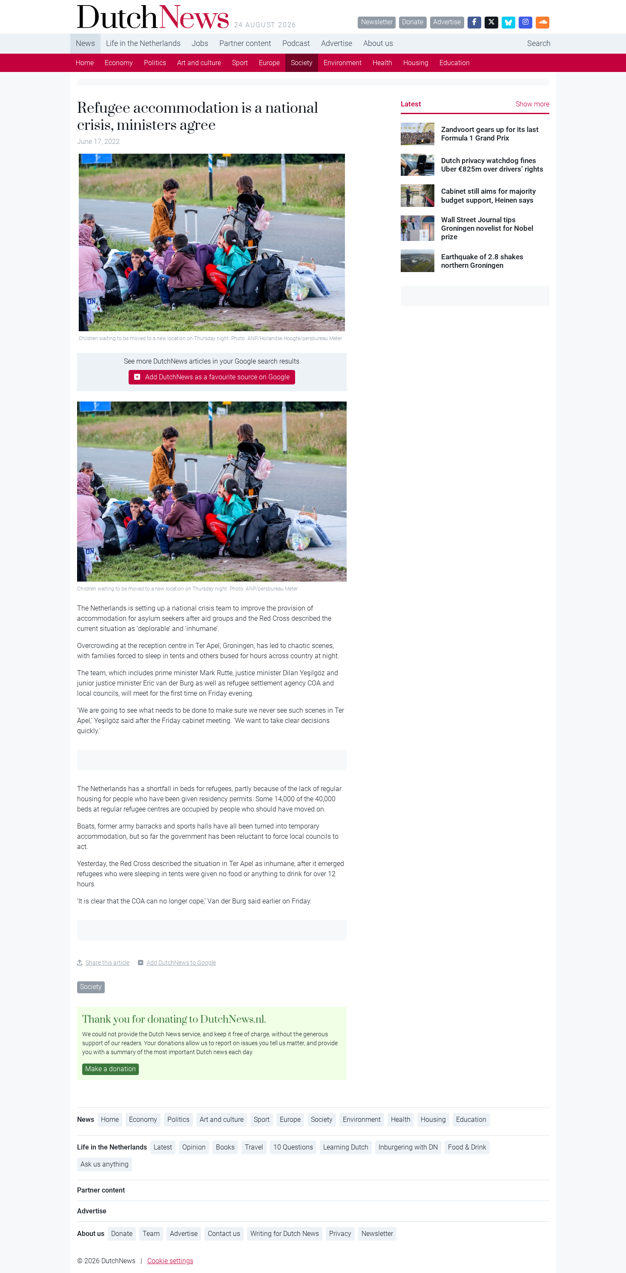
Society (302, 63)
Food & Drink (467, 1147)
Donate (412, 22)
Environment (343, 63)
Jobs (200, 43)
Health (382, 63)
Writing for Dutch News (284, 1234)
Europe (269, 63)
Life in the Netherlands (143, 43)
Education (454, 63)
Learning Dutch (345, 1147)
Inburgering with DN (408, 1147)
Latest (411, 104)
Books (225, 1147)
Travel (254, 1147)
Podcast (296, 43)
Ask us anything (104, 1164)
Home (85, 63)
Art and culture (199, 63)
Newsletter (377, 22)
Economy (119, 63)
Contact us (224, 1234)
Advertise (447, 22)
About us (378, 43)
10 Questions (293, 1147)
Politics (155, 63)
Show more (532, 104)
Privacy (340, 1234)
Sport (240, 63)
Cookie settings (170, 1261)
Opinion (194, 1147)
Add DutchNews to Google (181, 962)
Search (539, 43)
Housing (415, 63)
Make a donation (110, 1069)
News (85, 43)
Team (151, 1234)
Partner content (245, 43)
